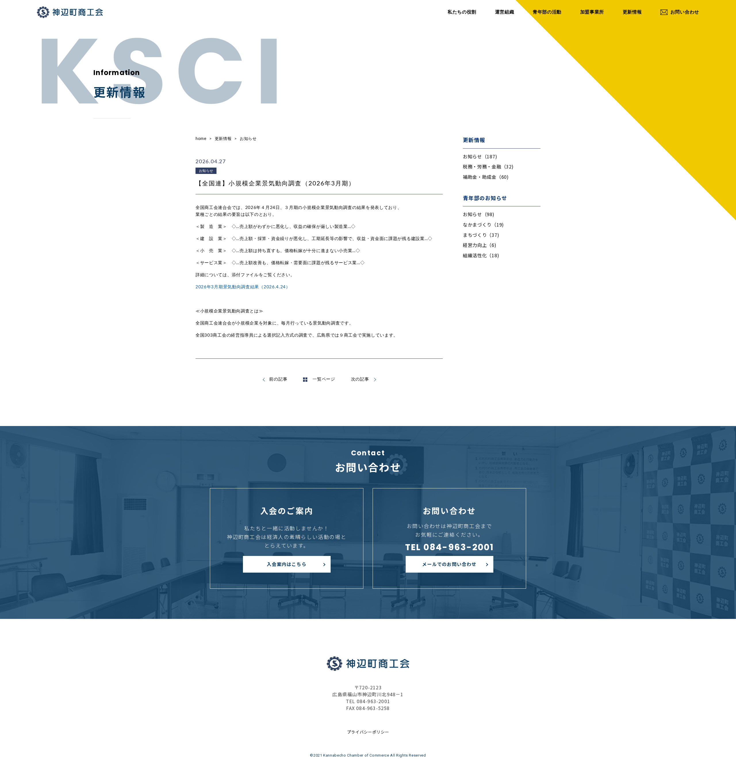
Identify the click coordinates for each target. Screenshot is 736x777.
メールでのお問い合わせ (449, 564)
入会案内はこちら (286, 564)
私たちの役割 (462, 12)
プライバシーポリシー (368, 732)
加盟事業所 (592, 12)
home (200, 139)
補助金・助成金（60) (486, 176)
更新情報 (632, 12)
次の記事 (360, 379)
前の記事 (278, 379)
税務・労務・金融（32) (488, 166)
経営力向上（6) (480, 244)
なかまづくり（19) (483, 224)
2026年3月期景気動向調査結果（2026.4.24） (242, 287)
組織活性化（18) (481, 255)
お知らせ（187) (480, 156)
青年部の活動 (547, 12)
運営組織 (504, 12)
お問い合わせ (684, 12)
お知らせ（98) (478, 214)
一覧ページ (324, 379)
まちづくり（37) (481, 234)
